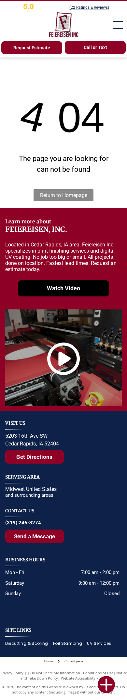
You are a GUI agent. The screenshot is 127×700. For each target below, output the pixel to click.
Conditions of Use (98, 672)
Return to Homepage (63, 195)
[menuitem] (29, 643)
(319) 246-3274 (23, 523)
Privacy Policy (11, 672)
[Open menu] (118, 25)
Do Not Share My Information (55, 672)
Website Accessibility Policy (83, 678)
